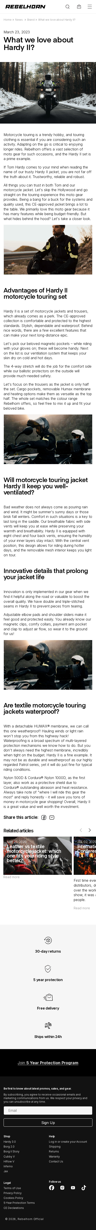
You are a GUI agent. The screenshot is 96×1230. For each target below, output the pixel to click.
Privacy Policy (13, 1193)
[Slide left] (80, 830)
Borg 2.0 (9, 1146)
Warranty (54, 1156)
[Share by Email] (51, 818)
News (19, 19)
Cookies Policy (13, 1198)
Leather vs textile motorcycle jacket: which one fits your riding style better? (34, 853)
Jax (6, 1171)
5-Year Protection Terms (19, 1202)
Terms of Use (12, 1188)
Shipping (55, 1146)
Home (8, 19)
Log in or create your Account (68, 1141)
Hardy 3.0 (10, 1141)
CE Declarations (14, 1208)
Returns (54, 1151)
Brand (31, 19)
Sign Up (48, 1122)
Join (48, 1062)
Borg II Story (11, 1151)
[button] (89, 6)
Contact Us (56, 1161)
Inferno (8, 1166)
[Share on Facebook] (43, 818)
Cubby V (9, 1156)
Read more (11, 877)
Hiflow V (9, 1161)
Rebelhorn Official (31, 1219)
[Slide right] (89, 830)
